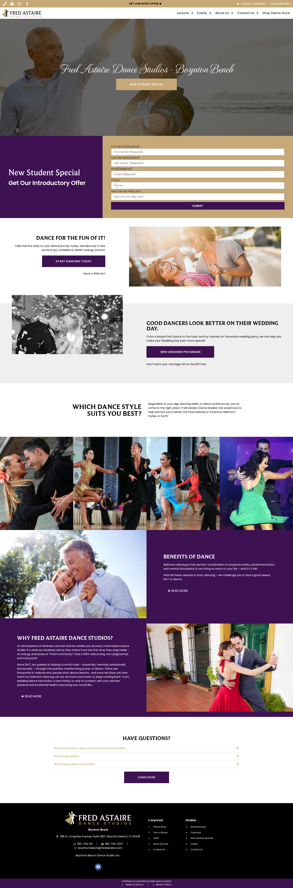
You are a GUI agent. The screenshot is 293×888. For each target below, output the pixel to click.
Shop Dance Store (276, 13)
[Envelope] (19, 3)
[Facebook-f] (27, 3)
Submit (197, 206)
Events (202, 13)
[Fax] (12, 3)
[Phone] (4, 3)
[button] (146, 748)
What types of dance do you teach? (74, 764)
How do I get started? (66, 756)
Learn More (36, 497)
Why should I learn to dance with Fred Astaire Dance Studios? (90, 748)
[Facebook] (98, 866)
